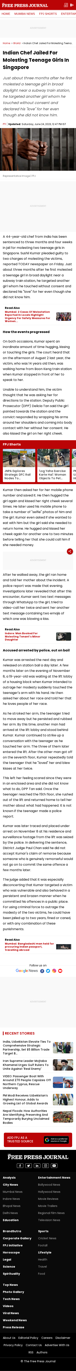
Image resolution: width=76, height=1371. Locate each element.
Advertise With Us (57, 1345)
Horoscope (11, 1252)
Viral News (11, 1313)
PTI (4, 124)
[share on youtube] (54, 1165)
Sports (43, 1231)
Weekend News (15, 1320)
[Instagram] (54, 971)
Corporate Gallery (17, 1238)
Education (11, 1220)
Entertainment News (54, 1178)
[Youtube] (60, 971)
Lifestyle (44, 1252)
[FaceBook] (42, 971)
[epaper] (66, 5)
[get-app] (72, 5)
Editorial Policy (28, 1338)
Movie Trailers (47, 1206)
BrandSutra (12, 1231)
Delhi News (10, 1213)
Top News (10, 1285)
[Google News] (27, 971)
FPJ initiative (13, 1245)
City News (10, 1185)
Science (9, 1267)
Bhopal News (11, 1206)
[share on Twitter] (28, 1165)
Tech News (11, 1299)
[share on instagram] (45, 1165)
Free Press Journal (25, 5)
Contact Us (34, 1345)
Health (42, 1260)
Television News (49, 1220)
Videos (8, 1306)
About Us (9, 1338)
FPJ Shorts (48, 13)
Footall (42, 1245)
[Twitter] (48, 971)
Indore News (11, 1199)
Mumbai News (24, 13)
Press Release (13, 1327)
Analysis (9, 1178)
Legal (7, 1260)
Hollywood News (49, 1192)
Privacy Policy (13, 1345)
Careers (46, 1338)
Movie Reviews (48, 1199)
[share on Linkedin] (37, 1165)
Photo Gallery (13, 1292)
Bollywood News (49, 1185)
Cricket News (47, 1238)
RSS (31, 1352)
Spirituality (11, 1274)
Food (41, 1274)
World (16, 43)
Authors (41, 1352)
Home (6, 13)
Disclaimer (63, 1338)
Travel (42, 1267)
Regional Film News (51, 1213)
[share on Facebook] (20, 1165)
